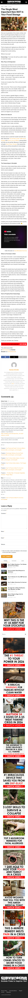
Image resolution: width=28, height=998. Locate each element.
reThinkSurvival (12, 351)
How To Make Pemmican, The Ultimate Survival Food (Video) (17, 565)
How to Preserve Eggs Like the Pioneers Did (15, 594)
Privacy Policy (4, 990)
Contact (2, 992)
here (13, 383)
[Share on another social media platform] (23, 357)
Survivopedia (6, 350)
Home (2, 6)
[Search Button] (26, 2)
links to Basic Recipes (11, 144)
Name (3, 531)
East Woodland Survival (20, 251)
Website (3, 544)
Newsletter (8, 992)
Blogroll (20, 990)
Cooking (9, 6)
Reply (3, 444)
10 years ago (8, 477)
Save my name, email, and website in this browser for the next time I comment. (15, 551)
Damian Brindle (14, 370)
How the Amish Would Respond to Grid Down (16, 571)
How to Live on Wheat (13, 140)
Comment (4, 513)
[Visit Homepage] (14, 2)
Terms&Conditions (13, 990)
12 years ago (11, 401)
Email (3, 538)
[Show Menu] (1, 2)
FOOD (6, 6)
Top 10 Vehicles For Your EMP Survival (17, 576)
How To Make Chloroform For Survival (17, 582)
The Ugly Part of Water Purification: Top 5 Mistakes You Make (16, 588)
